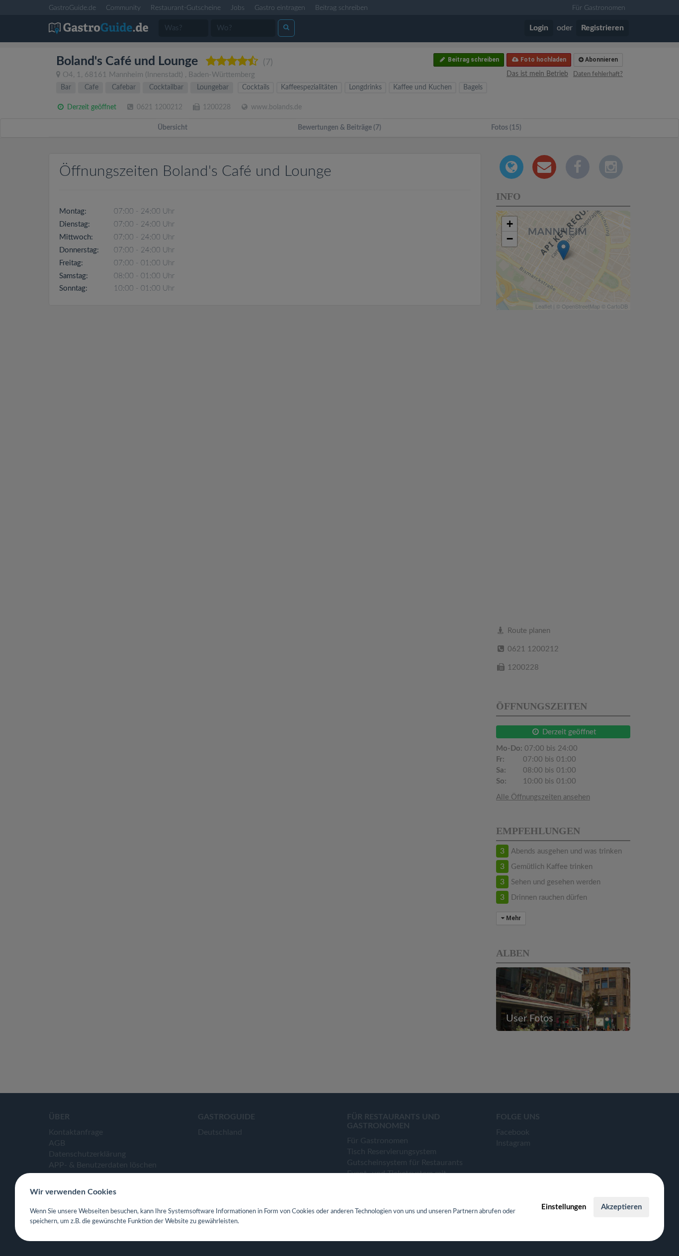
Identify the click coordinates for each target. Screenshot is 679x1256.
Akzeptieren (621, 1207)
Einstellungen (563, 1207)
